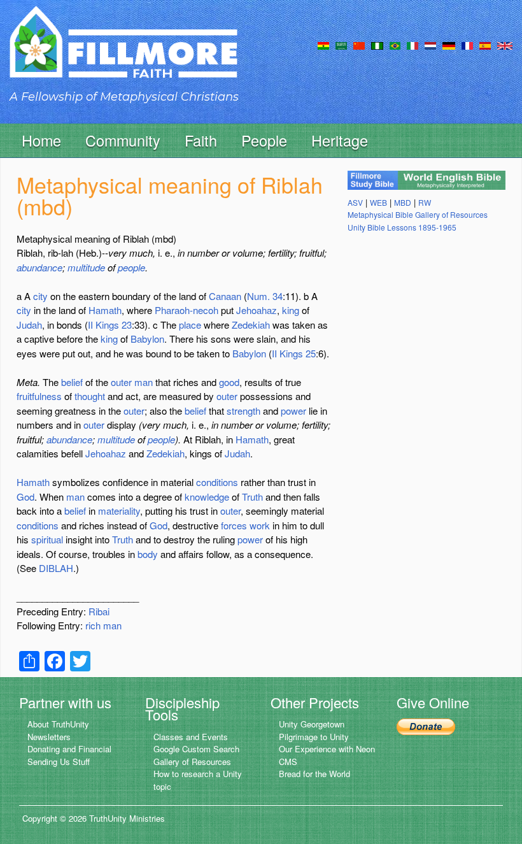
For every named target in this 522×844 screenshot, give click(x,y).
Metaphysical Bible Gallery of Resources (418, 214)
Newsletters (49, 737)
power (293, 410)
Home (41, 140)
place (190, 324)
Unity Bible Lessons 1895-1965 (402, 227)
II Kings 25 (294, 353)
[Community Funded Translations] (504, 44)
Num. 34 (265, 296)
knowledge (207, 496)
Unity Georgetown (311, 724)
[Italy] (412, 44)
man (143, 382)
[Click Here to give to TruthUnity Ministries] (426, 725)
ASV (355, 202)
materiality (119, 510)
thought (89, 396)
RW (424, 202)
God (25, 496)
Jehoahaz (256, 310)
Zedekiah (251, 324)
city (40, 296)
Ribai (98, 611)
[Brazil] (395, 44)
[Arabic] (341, 44)
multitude (86, 267)
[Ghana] (323, 44)
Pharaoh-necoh (186, 310)
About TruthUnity (58, 724)
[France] (467, 44)
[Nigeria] (377, 44)
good (229, 382)
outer (121, 382)
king (290, 310)
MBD (402, 202)
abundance (39, 267)
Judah (29, 324)
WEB (378, 202)
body (148, 554)
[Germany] (448, 44)
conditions (217, 482)
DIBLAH (56, 568)
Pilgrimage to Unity (314, 737)
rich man (103, 625)
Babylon (147, 338)
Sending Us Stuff (58, 761)
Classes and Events (190, 737)
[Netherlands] (430, 44)
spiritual (47, 539)
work (260, 525)
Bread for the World (314, 774)
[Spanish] (485, 44)
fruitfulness (39, 396)
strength (243, 410)
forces (234, 525)
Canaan (225, 296)
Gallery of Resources (192, 761)
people (131, 267)
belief (72, 382)
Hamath (105, 310)
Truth (252, 496)
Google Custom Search (196, 749)
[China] (359, 44)
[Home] (123, 53)
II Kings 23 (110, 324)
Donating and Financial (69, 749)
